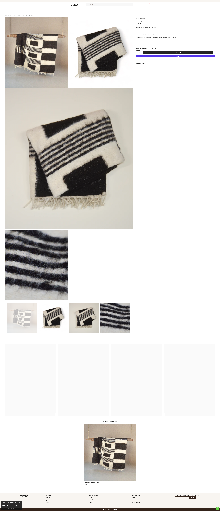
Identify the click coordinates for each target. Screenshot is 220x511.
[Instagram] (179, 502)
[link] (30, 414)
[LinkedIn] (188, 502)
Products (10, 15)
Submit (192, 497)
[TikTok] (185, 502)
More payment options (175, 58)
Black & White (16, 15)
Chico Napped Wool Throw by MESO (92, 482)
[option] (22, 317)
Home (6, 15)
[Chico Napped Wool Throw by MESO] (110, 452)
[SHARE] (214, 52)
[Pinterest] (182, 502)
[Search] (109, 4)
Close (143, 1)
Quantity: (138, 50)
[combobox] (108, 4)
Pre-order (178, 52)
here (148, 41)
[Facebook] (176, 502)
